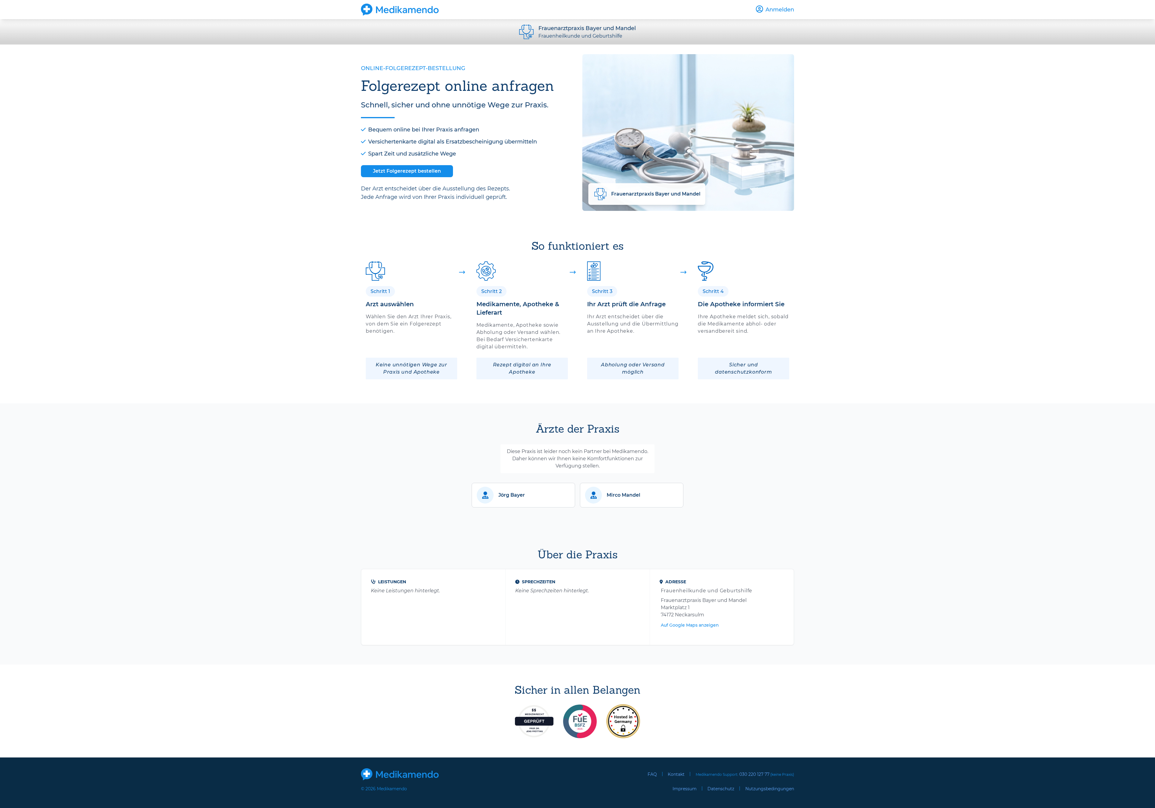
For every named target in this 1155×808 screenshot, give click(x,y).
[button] (523, 495)
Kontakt (676, 774)
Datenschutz (720, 788)
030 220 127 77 (754, 774)
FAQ (652, 774)
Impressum (685, 788)
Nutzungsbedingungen (769, 788)
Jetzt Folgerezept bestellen (407, 171)
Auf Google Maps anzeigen (690, 625)
